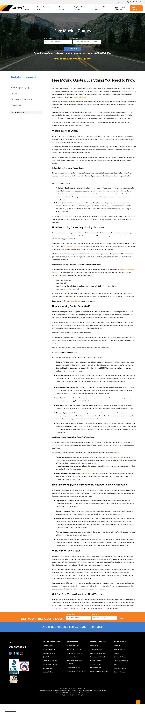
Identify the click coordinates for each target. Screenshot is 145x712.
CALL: (17, 645)
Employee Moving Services (80, 8)
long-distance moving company (75, 246)
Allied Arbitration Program (99, 671)
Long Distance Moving (74, 649)
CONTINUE (72, 49)
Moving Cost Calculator (21, 100)
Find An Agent (48, 645)
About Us (106, 2)
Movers (14, 94)
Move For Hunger (120, 668)
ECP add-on (88, 473)
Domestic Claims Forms (98, 653)
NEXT (121, 618)
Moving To (95, 615)
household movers (79, 97)
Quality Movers (48, 657)
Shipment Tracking (96, 649)
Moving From (70, 615)
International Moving (74, 667)
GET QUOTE (134, 8)
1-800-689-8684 (102, 53)
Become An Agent (115, 2)
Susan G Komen (119, 672)
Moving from (48, 39)
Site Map (62, 695)
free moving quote (75, 301)
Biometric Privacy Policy (79, 695)
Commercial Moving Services (102, 8)
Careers (116, 653)
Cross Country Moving (74, 653)
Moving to (76, 39)
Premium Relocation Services (44, 8)
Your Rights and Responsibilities (95, 666)
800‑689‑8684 (60, 627)
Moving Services (26, 8)
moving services (125, 91)
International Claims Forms (99, 657)
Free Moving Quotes (50, 660)
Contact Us (139, 2)
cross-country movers (112, 457)
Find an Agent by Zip (129, 2)
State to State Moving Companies (74, 662)
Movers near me (95, 660)
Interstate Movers (73, 657)
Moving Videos (48, 672)
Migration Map (48, 668)
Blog (115, 664)
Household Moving (73, 645)
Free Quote (16, 106)
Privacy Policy (68, 695)
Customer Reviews (49, 653)
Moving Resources (62, 8)
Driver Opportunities (121, 660)
